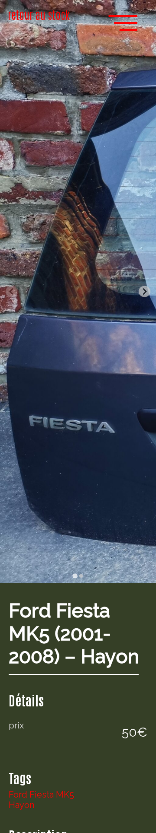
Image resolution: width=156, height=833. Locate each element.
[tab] (74, 575)
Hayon (21, 805)
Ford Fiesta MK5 (41, 794)
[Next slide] (144, 291)
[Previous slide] (11, 291)
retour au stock (39, 14)
